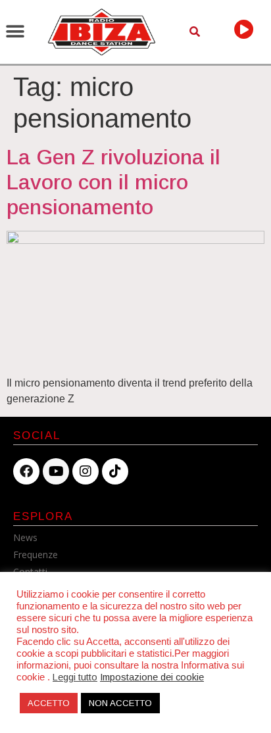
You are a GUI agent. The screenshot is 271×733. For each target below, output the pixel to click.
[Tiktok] (115, 471)
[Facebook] (26, 471)
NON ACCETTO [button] (120, 703)
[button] (15, 32)
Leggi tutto (75, 677)
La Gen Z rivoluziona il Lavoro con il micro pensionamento (113, 182)
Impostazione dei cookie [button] (152, 677)
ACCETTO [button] (49, 703)
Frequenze (35, 554)
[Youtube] (56, 471)
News (25, 537)
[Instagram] (85, 471)
